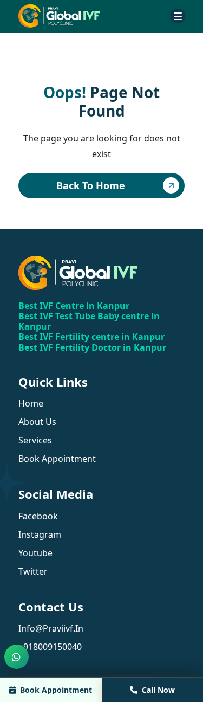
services (35, 440)
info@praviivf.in (50, 628)
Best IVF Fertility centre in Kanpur (91, 337)
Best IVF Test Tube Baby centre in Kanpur (89, 321)
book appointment (57, 459)
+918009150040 (50, 647)
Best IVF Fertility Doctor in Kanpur (92, 347)
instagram (39, 534)
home (30, 403)
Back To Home (90, 185)
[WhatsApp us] (16, 657)
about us (37, 422)
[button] (178, 16)
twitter (33, 571)
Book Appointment (56, 690)
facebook (38, 516)
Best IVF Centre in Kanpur (73, 306)
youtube (35, 553)
